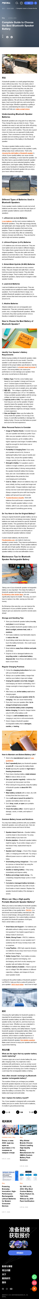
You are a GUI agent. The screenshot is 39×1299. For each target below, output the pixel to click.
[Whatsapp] (34, 1277)
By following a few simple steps (12, 594)
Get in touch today (17, 984)
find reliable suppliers (28, 1040)
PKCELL (29, 910)
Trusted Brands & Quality (15, 498)
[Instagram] (7, 1289)
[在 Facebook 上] (3, 1289)
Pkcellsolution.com (8, 540)
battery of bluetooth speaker (23, 153)
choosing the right (8, 153)
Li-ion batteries (7, 221)
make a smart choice (23, 109)
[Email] (34, 1282)
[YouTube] (11, 1289)
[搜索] (17, 3)
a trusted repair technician (26, 367)
